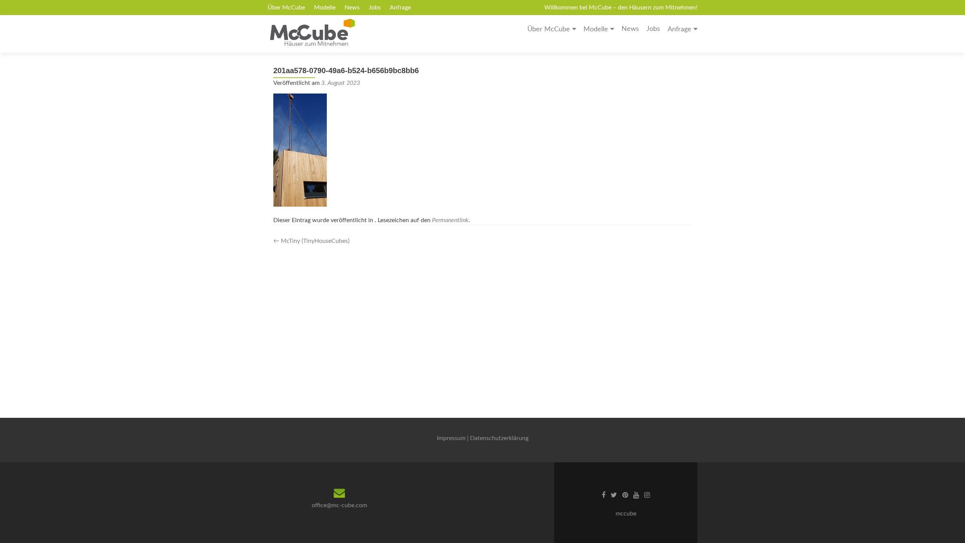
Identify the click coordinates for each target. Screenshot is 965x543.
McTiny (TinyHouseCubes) (311, 241)
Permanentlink (450, 220)
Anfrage (400, 8)
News (352, 8)
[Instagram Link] (647, 495)
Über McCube (286, 8)
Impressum (451, 438)
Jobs (375, 8)
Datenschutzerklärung (499, 438)
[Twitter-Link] (614, 495)
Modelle (324, 8)
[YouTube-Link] (636, 495)
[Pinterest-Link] (625, 495)
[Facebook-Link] (603, 495)
